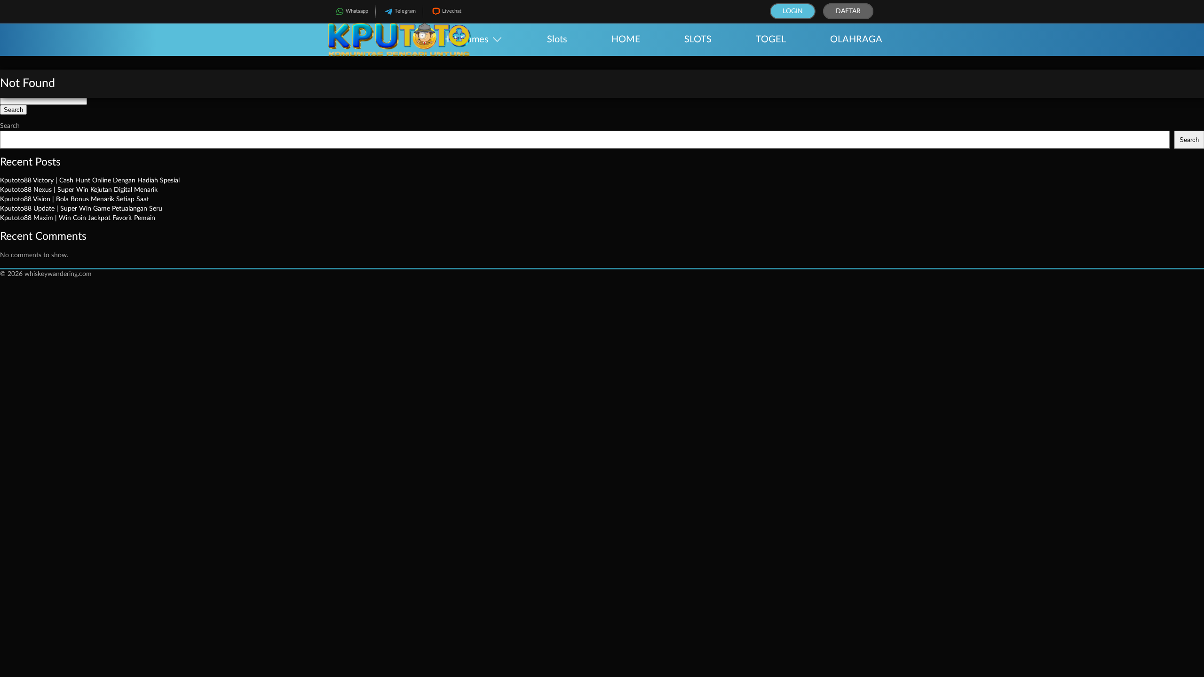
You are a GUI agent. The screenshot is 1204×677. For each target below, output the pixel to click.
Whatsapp (357, 11)
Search (10, 126)
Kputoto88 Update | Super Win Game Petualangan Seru (81, 208)
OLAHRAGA (856, 39)
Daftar (848, 11)
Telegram (405, 11)
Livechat (451, 11)
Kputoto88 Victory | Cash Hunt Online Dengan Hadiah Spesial (90, 180)
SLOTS (698, 39)
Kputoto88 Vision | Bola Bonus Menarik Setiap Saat (74, 199)
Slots (557, 39)
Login (793, 11)
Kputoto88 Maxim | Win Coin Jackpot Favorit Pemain (77, 218)
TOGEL (771, 39)
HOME (626, 39)
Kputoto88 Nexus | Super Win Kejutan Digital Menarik (79, 190)
